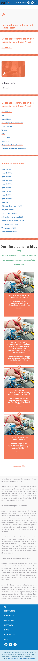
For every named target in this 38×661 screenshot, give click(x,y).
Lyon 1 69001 (7, 169)
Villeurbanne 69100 (10, 232)
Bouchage (5, 141)
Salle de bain (7, 126)
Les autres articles (19, 466)
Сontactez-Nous (10, 637)
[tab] (19, 75)
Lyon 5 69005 (7, 184)
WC (3, 115)
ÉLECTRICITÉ (9, 611)
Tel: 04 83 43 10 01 (21, 2)
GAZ (3, 134)
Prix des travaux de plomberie (14, 148)
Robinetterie (7, 112)
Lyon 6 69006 (7, 187)
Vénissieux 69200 (9, 228)
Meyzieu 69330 (8, 210)
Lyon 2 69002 (7, 173)
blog (6, 630)
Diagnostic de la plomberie (12, 145)
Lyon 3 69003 (7, 176)
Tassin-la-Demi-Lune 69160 (13, 221)
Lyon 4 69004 (7, 180)
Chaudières (6, 119)
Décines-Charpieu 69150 (12, 206)
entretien (9, 620)
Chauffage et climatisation (12, 123)
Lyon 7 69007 (7, 191)
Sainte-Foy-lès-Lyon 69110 (12, 217)
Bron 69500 (6, 202)
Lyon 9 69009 (7, 198)
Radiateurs (6, 137)
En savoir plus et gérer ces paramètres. (21, 658)
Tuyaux (4, 130)
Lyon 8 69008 (7, 195)
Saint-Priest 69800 (9, 213)
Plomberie (9, 616)
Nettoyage (9, 625)
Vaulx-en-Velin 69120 (10, 224)
